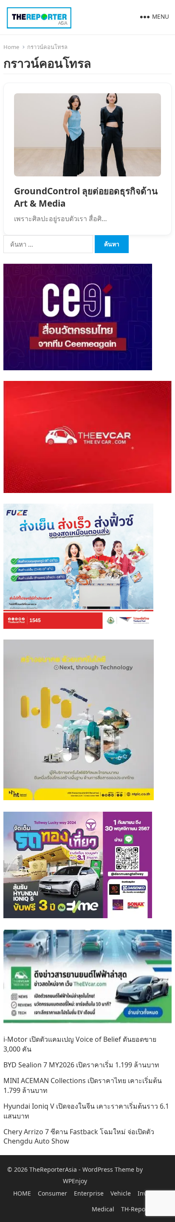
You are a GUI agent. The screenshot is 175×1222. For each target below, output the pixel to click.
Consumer (52, 1193)
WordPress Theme (108, 1169)
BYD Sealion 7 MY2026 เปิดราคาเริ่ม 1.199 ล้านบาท (81, 1064)
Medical (103, 1209)
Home (11, 47)
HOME (22, 1193)
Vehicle (120, 1193)
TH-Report (135, 1209)
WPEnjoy (75, 1181)
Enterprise (89, 1193)
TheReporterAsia (53, 1169)
